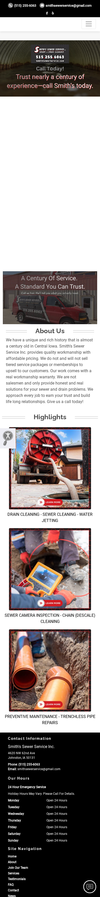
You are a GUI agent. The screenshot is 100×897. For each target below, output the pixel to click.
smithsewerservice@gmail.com (69, 5)
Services (13, 873)
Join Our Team (18, 868)
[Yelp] (53, 13)
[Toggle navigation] (89, 24)
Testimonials (17, 879)
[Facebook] (47, 13)
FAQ (11, 884)
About (12, 862)
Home (12, 856)
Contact (13, 890)
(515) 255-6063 (25, 5)
